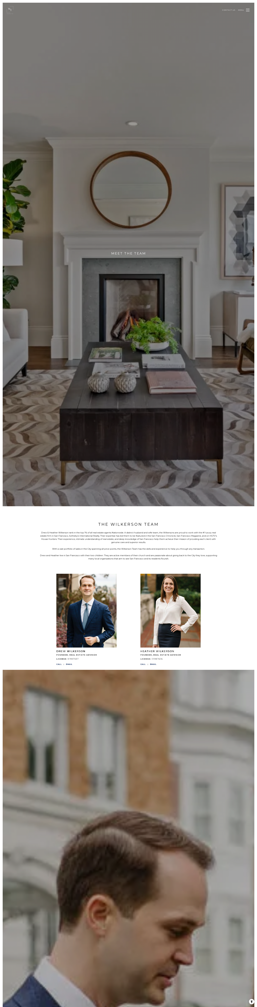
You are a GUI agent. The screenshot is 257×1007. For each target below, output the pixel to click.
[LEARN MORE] (86, 610)
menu (241, 10)
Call (59, 664)
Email (69, 664)
